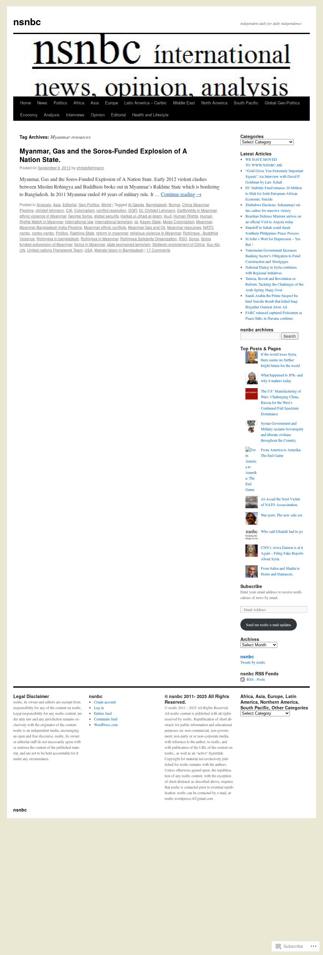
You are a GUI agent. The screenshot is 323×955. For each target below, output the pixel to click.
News (42, 103)
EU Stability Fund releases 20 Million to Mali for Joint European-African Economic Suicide (273, 193)
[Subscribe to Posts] (242, 679)
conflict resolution (111, 210)
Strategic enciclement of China (178, 244)
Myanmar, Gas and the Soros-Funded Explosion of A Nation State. (103, 155)
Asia (95, 103)
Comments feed (105, 718)
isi (136, 221)
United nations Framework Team (55, 250)
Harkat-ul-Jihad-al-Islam (141, 215)
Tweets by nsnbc (252, 662)
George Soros (80, 215)
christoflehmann (90, 167)
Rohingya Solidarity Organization (148, 238)
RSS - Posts (256, 679)
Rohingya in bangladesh (58, 238)
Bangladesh (156, 204)
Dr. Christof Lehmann (157, 210)
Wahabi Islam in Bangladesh (119, 250)
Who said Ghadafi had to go (282, 531)
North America (214, 103)
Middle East (184, 103)
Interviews (75, 115)
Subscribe (251, 586)
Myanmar (204, 221)
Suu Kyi (213, 244)
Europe (111, 103)
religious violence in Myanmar (155, 233)
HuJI (168, 215)
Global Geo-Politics (282, 103)
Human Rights (185, 215)
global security (106, 215)
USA (88, 250)
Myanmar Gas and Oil (146, 227)
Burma (174, 204)
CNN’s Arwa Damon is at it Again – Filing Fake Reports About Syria (282, 553)
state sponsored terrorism (128, 244)
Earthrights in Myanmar (197, 210)
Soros (194, 238)
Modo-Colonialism (178, 221)
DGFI (132, 210)
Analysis (52, 115)
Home (25, 103)
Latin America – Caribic (145, 103)
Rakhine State (82, 233)
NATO (208, 227)
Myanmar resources (184, 227)
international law (79, 221)
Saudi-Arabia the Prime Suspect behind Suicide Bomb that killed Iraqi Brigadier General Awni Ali (272, 301)
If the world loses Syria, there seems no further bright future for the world (280, 360)
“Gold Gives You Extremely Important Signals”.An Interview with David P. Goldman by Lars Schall (274, 176)
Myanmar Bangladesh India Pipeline (51, 227)
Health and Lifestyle (150, 115)
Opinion (98, 115)
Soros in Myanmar (89, 244)
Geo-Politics (89, 204)
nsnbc (27, 21)
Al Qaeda (136, 204)
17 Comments (158, 250)
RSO (183, 238)
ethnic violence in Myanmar (43, 215)
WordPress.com (106, 724)
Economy (29, 115)
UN (22, 250)
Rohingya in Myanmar (99, 238)
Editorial (118, 115)
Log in (99, 707)
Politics (60, 103)
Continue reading (181, 194)
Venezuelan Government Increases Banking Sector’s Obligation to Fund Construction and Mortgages (272, 255)
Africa (78, 103)
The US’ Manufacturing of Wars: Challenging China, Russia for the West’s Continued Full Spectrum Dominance (281, 402)
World (106, 204)
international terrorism (113, 221)
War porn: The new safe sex (281, 514)
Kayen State (150, 221)
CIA (69, 210)
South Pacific (246, 103)
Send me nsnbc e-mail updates (268, 624)
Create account (105, 701)
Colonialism (84, 210)
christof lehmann (50, 210)
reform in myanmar (112, 233)
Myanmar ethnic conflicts (105, 227)
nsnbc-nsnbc (43, 233)
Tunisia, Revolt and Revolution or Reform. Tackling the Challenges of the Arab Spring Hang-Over (274, 284)
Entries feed (103, 713)
